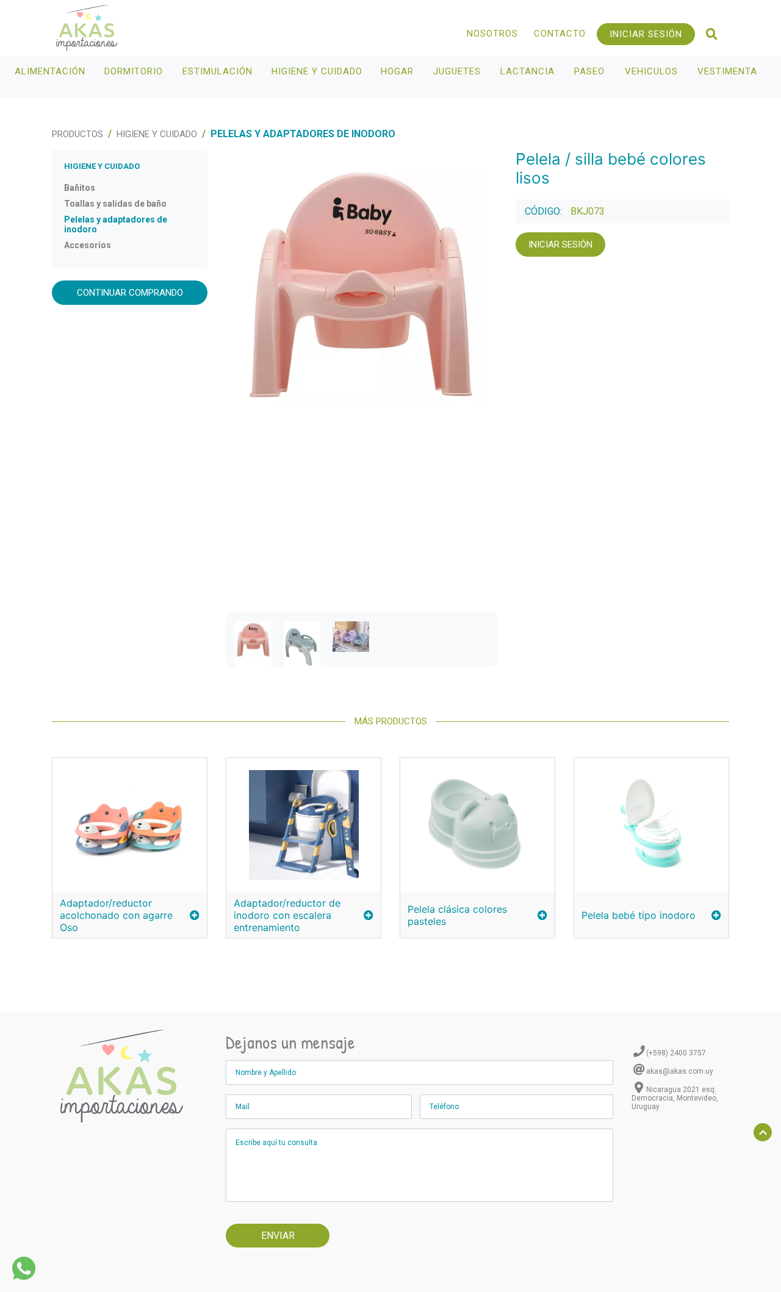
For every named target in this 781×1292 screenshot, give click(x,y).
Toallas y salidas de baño (115, 204)
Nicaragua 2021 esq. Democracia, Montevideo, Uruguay (675, 1098)
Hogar (397, 71)
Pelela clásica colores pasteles (457, 915)
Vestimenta (727, 71)
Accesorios (87, 245)
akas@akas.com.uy (679, 1071)
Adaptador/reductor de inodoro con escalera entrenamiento (287, 915)
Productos (77, 134)
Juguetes (457, 71)
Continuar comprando (130, 292)
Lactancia (527, 71)
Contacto (560, 33)
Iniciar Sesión (646, 34)
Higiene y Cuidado (317, 71)
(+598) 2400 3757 (676, 1053)
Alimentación (50, 71)
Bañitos (79, 188)
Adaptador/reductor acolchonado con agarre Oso (116, 915)
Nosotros (492, 33)
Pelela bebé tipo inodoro (638, 915)
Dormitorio (133, 71)
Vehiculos (651, 71)
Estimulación (217, 71)
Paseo (589, 71)
